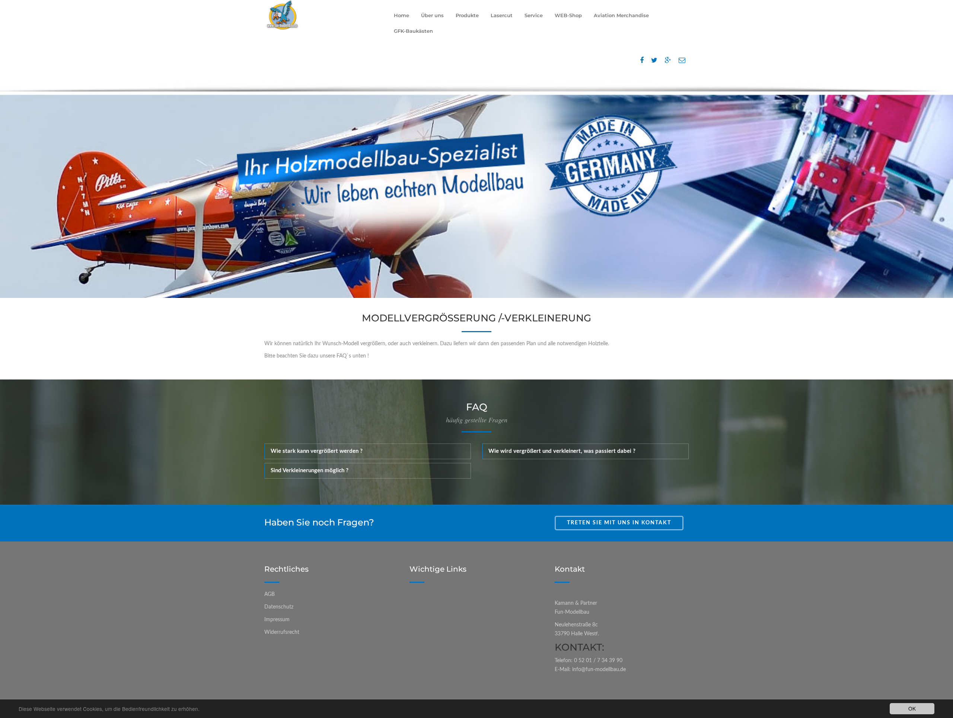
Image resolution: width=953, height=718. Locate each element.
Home (401, 15)
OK (912, 708)
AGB (269, 594)
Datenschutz (278, 607)
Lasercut (502, 15)
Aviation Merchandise (621, 15)
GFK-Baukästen (413, 31)
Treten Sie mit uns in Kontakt (619, 522)
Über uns (432, 15)
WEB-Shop (568, 15)
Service (534, 15)
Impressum (277, 619)
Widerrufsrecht (281, 632)
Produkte (467, 15)
